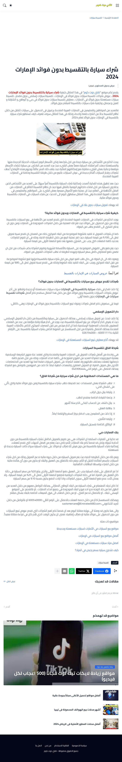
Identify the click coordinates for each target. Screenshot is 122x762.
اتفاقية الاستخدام (61, 746)
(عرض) (91, 86)
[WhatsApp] (72, 571)
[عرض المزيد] (57, 571)
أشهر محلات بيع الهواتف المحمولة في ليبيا (77, 709)
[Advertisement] (61, 42)
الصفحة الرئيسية (111, 17)
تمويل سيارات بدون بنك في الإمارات (89, 204)
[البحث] (4, 5)
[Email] (65, 571)
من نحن (48, 746)
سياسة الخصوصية (79, 746)
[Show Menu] (117, 5)
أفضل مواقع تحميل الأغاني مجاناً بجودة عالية (76, 695)
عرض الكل (11, 581)
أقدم (8, 606)
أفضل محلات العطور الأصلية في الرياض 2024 (77, 723)
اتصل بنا (38, 746)
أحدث (114, 606)
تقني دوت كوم (92, 92)
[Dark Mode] (10, 5)
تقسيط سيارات (96, 17)
